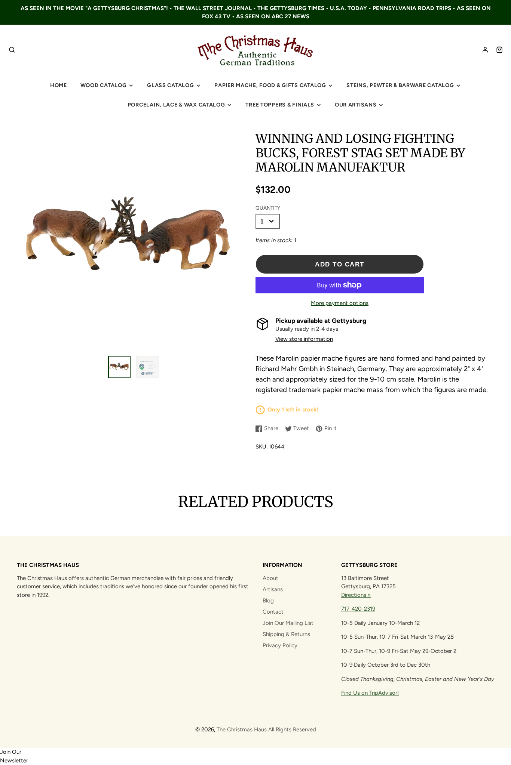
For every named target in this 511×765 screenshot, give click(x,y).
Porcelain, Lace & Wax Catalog (176, 104)
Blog (268, 600)
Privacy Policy (280, 645)
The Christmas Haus (242, 729)
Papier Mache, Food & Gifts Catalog (270, 85)
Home (58, 85)
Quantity (268, 208)
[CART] (499, 49)
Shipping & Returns (286, 634)
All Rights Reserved (292, 729)
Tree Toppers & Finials (279, 104)
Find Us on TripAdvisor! (370, 693)
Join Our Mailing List (288, 623)
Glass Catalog (170, 85)
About (270, 578)
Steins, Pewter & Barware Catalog (400, 85)
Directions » (356, 595)
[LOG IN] (485, 49)
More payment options (339, 303)
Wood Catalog (103, 85)
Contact (273, 611)
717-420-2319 (358, 608)
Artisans (273, 589)
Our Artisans (356, 104)
